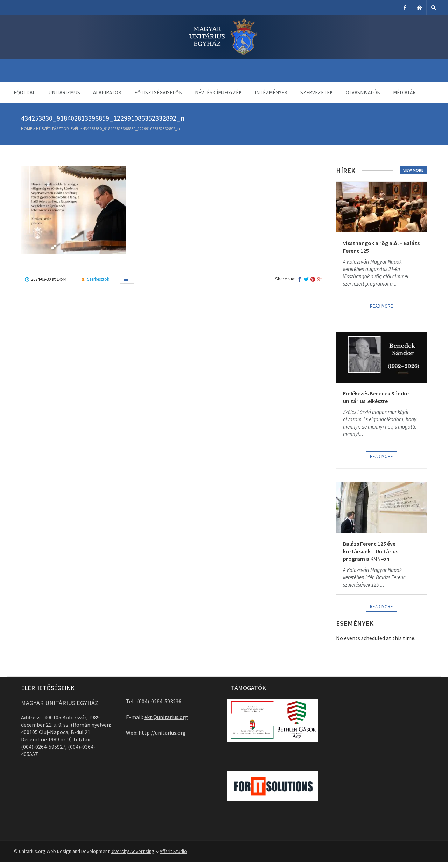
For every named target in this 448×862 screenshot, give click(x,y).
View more (413, 170)
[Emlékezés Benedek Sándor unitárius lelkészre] (381, 357)
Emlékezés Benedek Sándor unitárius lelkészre (376, 397)
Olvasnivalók (363, 92)
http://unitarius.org (162, 732)
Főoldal (24, 92)
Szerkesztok (98, 279)
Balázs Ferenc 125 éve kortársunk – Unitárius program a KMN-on (370, 551)
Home (26, 128)
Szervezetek (316, 92)
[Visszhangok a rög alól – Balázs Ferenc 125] (381, 207)
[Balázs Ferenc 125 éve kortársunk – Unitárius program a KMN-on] (381, 507)
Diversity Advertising (132, 851)
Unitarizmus (64, 92)
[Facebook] (405, 7)
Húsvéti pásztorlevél (57, 128)
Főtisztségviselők (158, 92)
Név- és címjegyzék (218, 92)
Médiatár (404, 92)
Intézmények (271, 92)
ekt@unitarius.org (166, 716)
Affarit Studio (173, 851)
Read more (381, 306)
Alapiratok (107, 92)
